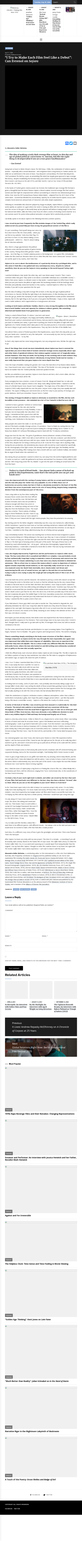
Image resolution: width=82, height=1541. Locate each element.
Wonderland (26, 875)
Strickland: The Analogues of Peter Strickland (41, 877)
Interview (9, 48)
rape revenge (25, 889)
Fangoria (36, 856)
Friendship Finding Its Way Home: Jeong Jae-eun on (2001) (56, 25)
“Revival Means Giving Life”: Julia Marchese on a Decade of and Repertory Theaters (43, 23)
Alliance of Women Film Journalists (37, 884)
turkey (33, 889)
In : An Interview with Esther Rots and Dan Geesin (16, 1007)
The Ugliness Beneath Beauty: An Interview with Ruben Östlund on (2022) (65, 1008)
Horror (16, 889)
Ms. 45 (39, 865)
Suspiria (23, 865)
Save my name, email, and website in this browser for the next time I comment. (38, 961)
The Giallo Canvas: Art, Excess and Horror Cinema (39, 858)
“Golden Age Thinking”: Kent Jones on (30, 20)
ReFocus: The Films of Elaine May (54, 872)
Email (45, 936)
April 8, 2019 (11, 1002)
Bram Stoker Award (38, 868)
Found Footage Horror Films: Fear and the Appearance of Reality (31, 863)
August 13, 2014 (37, 1002)
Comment (9, 910)
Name (8, 936)
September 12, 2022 (62, 1002)
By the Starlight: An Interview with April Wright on (41, 1007)
